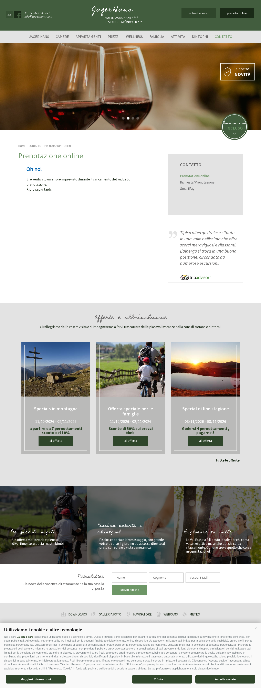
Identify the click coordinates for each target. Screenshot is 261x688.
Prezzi (113, 36)
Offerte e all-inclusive (130, 318)
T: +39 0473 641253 (37, 13)
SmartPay (187, 189)
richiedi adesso (199, 13)
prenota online (237, 13)
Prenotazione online (58, 146)
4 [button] (137, 118)
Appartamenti (88, 36)
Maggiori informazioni (36, 679)
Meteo (195, 614)
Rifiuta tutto (162, 679)
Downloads (77, 614)
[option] (130, 86)
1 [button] (123, 118)
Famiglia (156, 36)
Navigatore (142, 614)
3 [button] (133, 118)
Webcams (171, 614)
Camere (62, 36)
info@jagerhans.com (38, 16)
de (9, 15)
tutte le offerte (228, 460)
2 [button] (128, 118)
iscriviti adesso (129, 590)
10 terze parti (25, 636)
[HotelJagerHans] (117, 14)
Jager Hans (39, 36)
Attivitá (178, 36)
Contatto (223, 36)
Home (21, 146)
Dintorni (200, 36)
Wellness (134, 36)
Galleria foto (110, 614)
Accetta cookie (225, 679)
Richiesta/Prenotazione (197, 182)
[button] (256, 628)
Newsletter (90, 577)
